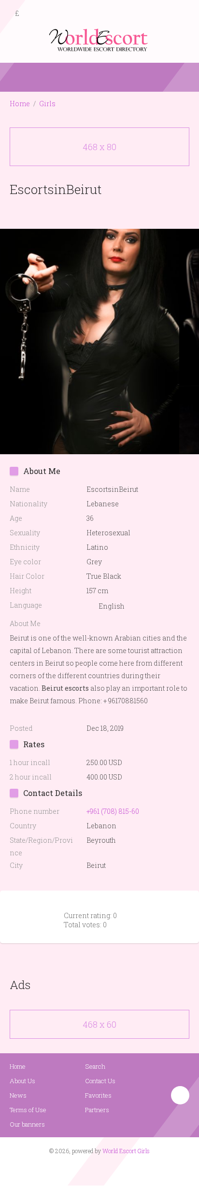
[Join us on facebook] (96, 1169)
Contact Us (100, 1080)
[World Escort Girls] (99, 39)
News (18, 1095)
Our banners (27, 1124)
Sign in (183, 14)
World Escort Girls (126, 1151)
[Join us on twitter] (117, 1169)
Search (95, 1066)
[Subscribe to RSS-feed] (79, 1169)
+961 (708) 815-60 (112, 811)
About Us (22, 1080)
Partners (97, 1109)
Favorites (98, 1095)
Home (20, 103)
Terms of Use (28, 1109)
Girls (47, 103)
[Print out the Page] (90, 211)
